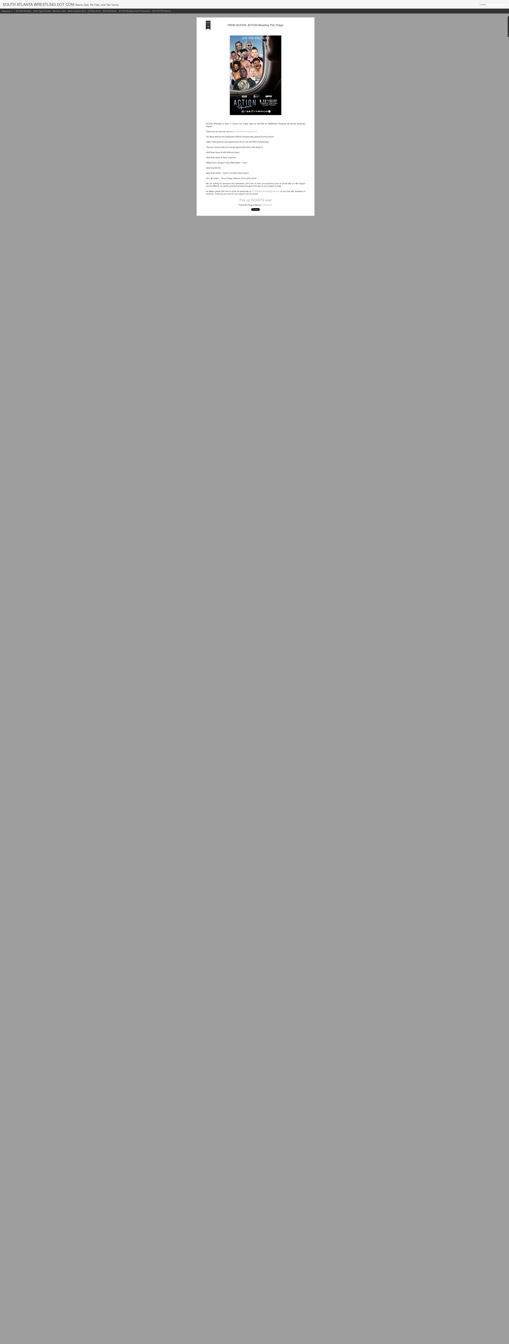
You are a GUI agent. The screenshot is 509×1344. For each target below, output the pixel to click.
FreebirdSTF (267, 205)
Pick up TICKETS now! (256, 200)
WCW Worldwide (110, 11)
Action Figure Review (42, 11)
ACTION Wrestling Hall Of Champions (134, 11)
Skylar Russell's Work (77, 11)
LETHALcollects (94, 11)
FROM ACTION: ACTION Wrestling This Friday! (256, 25)
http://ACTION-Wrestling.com (244, 131)
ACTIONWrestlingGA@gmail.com (266, 191)
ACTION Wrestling (23, 11)
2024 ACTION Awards (161, 11)
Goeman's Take (59, 11)
